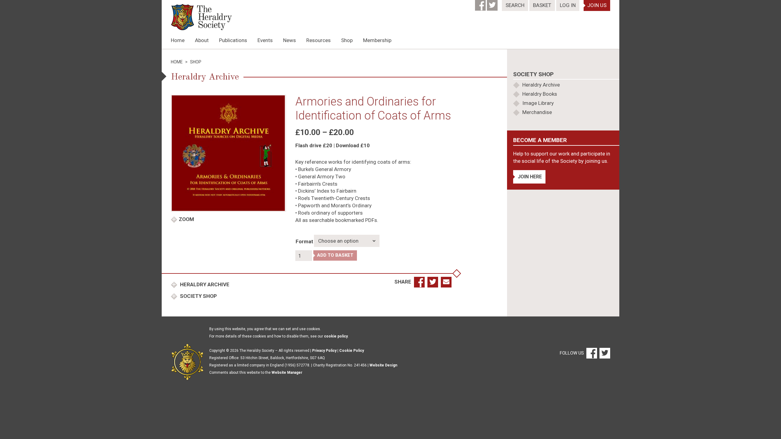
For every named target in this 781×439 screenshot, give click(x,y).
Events (265, 40)
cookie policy (336, 336)
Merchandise (537, 112)
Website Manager (287, 372)
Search (515, 5)
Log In (568, 5)
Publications (233, 40)
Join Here (530, 177)
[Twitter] (493, 3)
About (202, 40)
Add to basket (335, 255)
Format (304, 241)
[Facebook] (481, 3)
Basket (542, 5)
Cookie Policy (351, 350)
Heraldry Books (539, 94)
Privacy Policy (324, 350)
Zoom (186, 219)
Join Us (596, 5)
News (289, 40)
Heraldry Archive (204, 284)
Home (178, 40)
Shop (347, 40)
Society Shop (198, 296)
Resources (318, 40)
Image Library (538, 103)
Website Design (383, 365)
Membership (377, 40)
